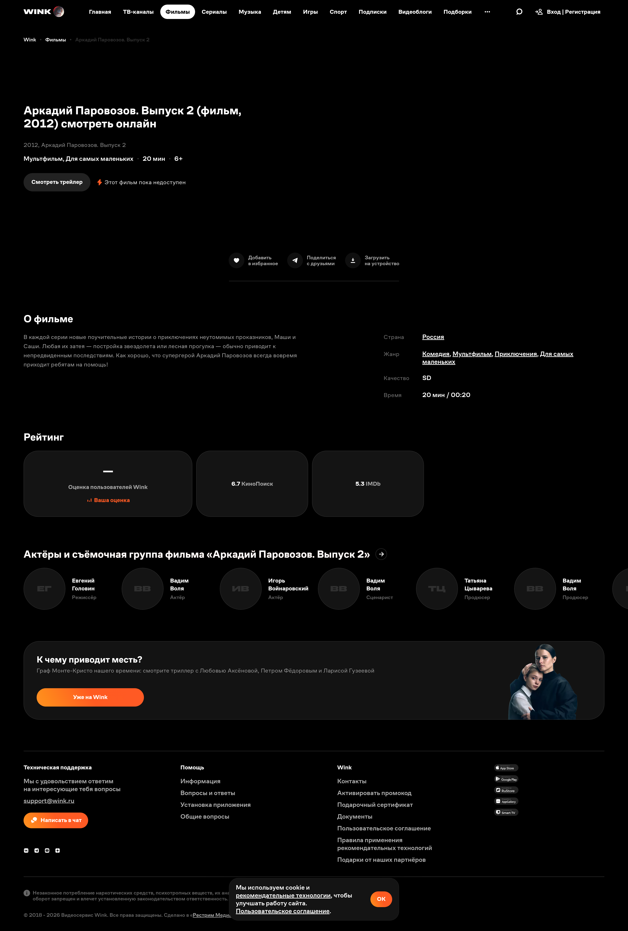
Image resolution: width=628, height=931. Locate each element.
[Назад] (12, 589)
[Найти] (519, 12)
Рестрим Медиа (212, 915)
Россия (433, 336)
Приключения (516, 353)
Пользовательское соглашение (283, 911)
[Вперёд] (616, 589)
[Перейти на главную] (44, 12)
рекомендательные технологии (283, 895)
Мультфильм (472, 353)
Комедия (436, 353)
